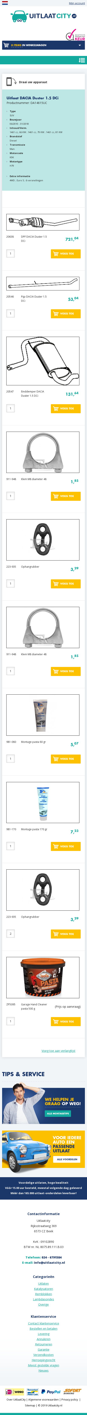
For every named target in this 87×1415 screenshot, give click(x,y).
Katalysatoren (43, 1289)
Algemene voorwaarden (43, 1399)
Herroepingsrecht (43, 1360)
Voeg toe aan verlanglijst (58, 1051)
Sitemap (30, 1405)
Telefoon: (43, 1257)
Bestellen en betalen (43, 1329)
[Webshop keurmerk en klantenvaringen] (75, 34)
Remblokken (43, 1294)
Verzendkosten (43, 1355)
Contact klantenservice (43, 1323)
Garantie (43, 1350)
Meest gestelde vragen (43, 1365)
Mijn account (77, 3)
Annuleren (43, 1339)
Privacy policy (69, 1399)
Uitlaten (43, 1284)
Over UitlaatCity (16, 1399)
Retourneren (43, 1344)
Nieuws (43, 1370)
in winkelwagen (28, 45)
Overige (43, 1304)
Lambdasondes (43, 1299)
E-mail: (43, 1263)
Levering (43, 1334)
